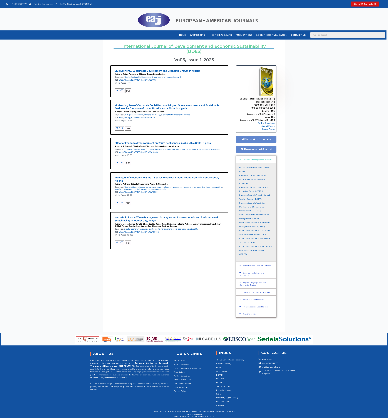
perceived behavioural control (127, 189)
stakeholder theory (152, 115)
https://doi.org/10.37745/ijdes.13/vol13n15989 (138, 192)
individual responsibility (212, 187)
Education (150, 149)
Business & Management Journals (257, 160)
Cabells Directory (223, 363)
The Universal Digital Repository (230, 360)
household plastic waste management (156, 229)
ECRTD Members (181, 364)
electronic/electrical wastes (167, 187)
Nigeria (127, 77)
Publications (244, 35)
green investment (136, 115)
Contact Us (298, 35)
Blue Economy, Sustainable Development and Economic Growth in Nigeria (157, 70)
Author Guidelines (266, 123)
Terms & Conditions (194, 414)
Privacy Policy (180, 391)
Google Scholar (222, 401)
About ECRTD (180, 361)
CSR (126, 115)
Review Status (268, 129)
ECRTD (219, 375)
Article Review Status (183, 379)
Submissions (197, 35)
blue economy (160, 77)
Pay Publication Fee (182, 383)
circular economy (131, 229)
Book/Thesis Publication (271, 35)
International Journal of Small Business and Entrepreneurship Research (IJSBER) (255, 250)
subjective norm (147, 189)
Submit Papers (268, 126)
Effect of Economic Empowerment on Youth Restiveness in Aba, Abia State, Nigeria (163, 142)
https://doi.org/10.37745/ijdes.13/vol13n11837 (138, 117)
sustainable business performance (175, 115)
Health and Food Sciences (253, 299)
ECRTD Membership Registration (188, 368)
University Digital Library (227, 397)
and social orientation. (176, 149)
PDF (128, 91)
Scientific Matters (250, 314)
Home (182, 35)
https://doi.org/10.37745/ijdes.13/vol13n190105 (139, 232)
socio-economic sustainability (185, 229)
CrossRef (220, 405)
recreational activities (195, 149)
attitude (134, 187)
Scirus (218, 394)
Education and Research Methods (257, 265)
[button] (256, 159)
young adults (160, 189)
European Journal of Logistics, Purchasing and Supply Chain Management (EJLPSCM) (252, 207)
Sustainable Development (142, 77)
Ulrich (218, 367)
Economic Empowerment (134, 149)
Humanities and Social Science (255, 307)
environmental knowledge (190, 187)
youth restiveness (212, 149)
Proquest (220, 379)
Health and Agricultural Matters (256, 292)
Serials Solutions (223, 386)
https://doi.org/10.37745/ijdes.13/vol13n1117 (137, 80)
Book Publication (181, 387)
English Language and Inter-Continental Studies (253, 283)
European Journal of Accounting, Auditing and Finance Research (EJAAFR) (253, 179)
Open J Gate (221, 371)
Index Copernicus (223, 390)
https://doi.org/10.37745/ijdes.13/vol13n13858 (138, 152)
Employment (160, 149)
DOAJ (219, 382)
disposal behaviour (146, 187)
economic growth (174, 77)
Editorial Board (221, 35)
